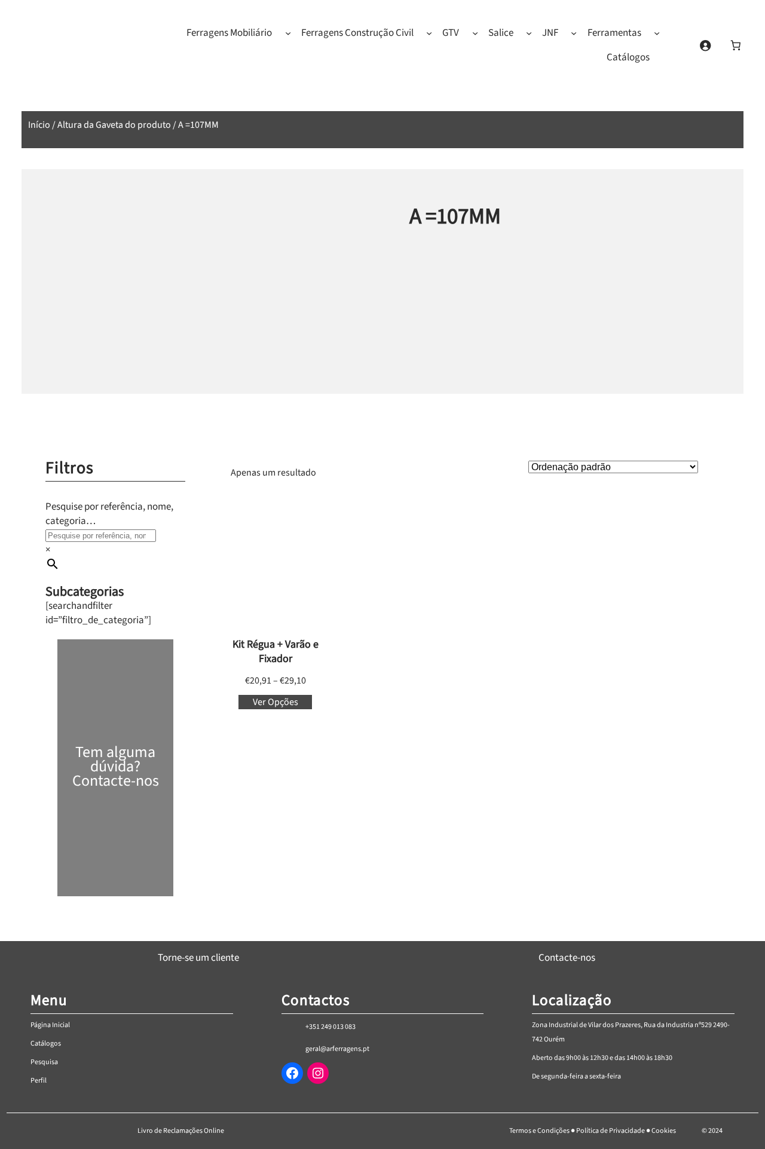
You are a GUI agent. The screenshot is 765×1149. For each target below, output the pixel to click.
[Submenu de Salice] (529, 33)
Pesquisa (44, 1062)
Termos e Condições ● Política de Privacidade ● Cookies (592, 1131)
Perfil (38, 1081)
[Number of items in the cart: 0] (735, 45)
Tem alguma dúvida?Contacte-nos (115, 766)
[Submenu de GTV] (475, 33)
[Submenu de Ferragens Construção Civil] (429, 33)
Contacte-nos (566, 958)
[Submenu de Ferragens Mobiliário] (288, 33)
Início (39, 124)
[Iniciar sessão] (705, 45)
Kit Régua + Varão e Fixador (275, 652)
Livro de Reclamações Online (180, 1131)
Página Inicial (50, 1025)
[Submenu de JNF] (574, 33)
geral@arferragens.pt (337, 1049)
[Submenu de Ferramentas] (657, 33)
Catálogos (45, 1043)
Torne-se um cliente (198, 958)
